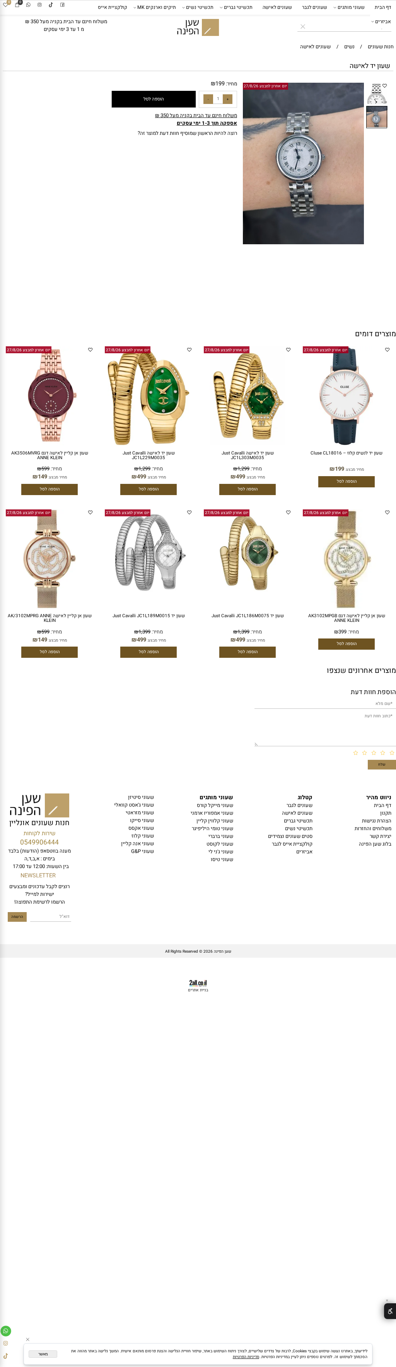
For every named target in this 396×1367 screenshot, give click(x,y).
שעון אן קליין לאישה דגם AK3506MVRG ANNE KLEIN (49, 455)
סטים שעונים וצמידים (290, 836)
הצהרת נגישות (376, 821)
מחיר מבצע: (354, 469)
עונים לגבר (299, 805)
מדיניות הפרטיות (246, 1357)
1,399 (243, 632)
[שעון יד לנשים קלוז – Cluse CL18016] (346, 444)
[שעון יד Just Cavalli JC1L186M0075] (247, 595)
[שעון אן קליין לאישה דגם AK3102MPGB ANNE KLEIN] (346, 607)
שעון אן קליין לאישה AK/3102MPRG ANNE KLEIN (50, 618)
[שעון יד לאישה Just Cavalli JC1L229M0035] (148, 444)
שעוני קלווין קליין (214, 821)
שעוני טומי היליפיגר (212, 828)
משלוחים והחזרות (373, 828)
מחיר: (231, 84)
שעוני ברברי (220, 836)
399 (342, 632)
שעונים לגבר (314, 7)
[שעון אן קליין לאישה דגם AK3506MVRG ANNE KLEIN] (49, 444)
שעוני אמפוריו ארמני (212, 813)
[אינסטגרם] (40, 5)
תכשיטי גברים (238, 7)
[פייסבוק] (62, 5)
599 (45, 469)
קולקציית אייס (112, 7)
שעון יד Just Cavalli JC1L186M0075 (248, 616)
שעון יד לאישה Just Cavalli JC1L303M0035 (248, 455)
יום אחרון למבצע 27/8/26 (265, 86)
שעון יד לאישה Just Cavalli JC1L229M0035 (149, 455)
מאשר (43, 1354)
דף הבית (383, 7)
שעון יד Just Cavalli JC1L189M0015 (149, 616)
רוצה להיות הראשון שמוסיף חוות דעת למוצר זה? (187, 133)
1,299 (243, 469)
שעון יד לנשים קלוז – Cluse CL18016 (346, 453)
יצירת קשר (380, 836)
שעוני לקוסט (220, 844)
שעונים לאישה (277, 7)
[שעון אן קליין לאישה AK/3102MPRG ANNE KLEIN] (49, 607)
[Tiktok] (51, 5)
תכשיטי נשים (199, 7)
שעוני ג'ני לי (220, 852)
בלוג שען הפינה (375, 844)
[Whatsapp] (28, 5)
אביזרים (383, 21)
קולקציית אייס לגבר (292, 844)
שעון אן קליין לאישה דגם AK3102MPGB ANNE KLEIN (346, 618)
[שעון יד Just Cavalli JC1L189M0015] (148, 595)
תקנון (385, 813)
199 (220, 84)
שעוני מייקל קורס (215, 805)
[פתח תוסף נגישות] (390, 1311)
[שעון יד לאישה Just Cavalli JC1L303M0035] (247, 444)
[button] (359, 87)
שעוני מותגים (351, 7)
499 (240, 477)
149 (42, 477)
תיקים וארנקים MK (156, 7)
